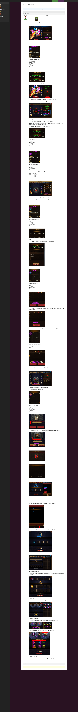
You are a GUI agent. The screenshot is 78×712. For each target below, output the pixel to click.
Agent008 (44, 8)
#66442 (64, 13)
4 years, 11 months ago (49, 8)
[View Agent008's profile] (42, 8)
